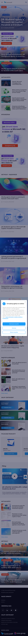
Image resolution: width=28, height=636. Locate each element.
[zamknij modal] (25, 302)
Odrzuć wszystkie (14, 332)
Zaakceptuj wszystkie (14, 323)
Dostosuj (14, 328)
